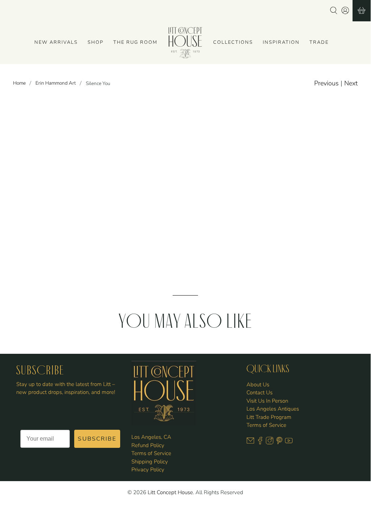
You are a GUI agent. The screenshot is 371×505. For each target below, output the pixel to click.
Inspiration (281, 42)
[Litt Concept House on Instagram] (270, 442)
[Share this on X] (196, 195)
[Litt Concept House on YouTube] (289, 442)
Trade (319, 42)
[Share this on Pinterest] (233, 195)
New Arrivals (56, 42)
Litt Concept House (170, 492)
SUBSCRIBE (97, 439)
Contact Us (259, 392)
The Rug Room (135, 42)
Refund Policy (147, 445)
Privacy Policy (147, 469)
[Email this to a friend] (252, 195)
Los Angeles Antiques (272, 408)
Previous (326, 83)
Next (351, 83)
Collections (233, 42)
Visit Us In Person (267, 400)
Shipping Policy (149, 461)
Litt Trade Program (268, 417)
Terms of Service (151, 453)
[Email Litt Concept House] (250, 442)
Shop (96, 42)
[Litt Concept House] (185, 43)
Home (19, 83)
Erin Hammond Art (55, 83)
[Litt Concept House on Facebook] (260, 442)
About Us (257, 384)
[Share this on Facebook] (215, 195)
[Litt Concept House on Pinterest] (279, 442)
